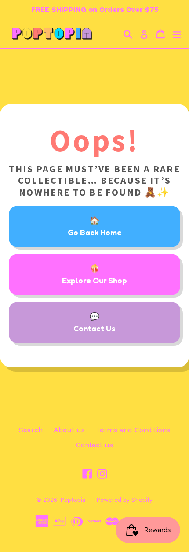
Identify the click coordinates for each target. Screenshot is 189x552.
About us (69, 430)
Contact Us (94, 328)
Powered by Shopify (124, 499)
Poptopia (72, 499)
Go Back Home (95, 232)
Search (31, 430)
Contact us (94, 445)
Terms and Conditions (133, 430)
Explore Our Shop (94, 280)
